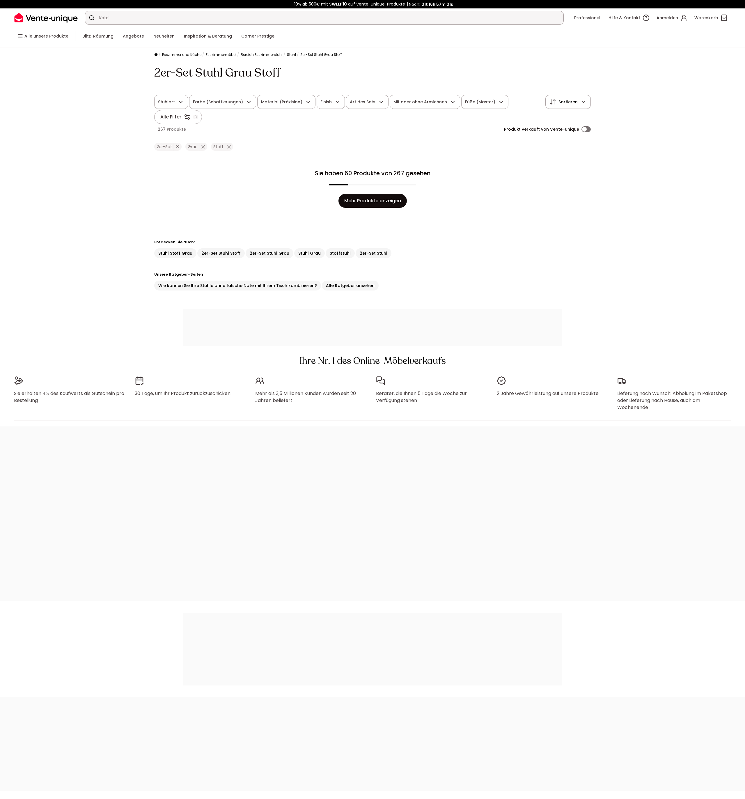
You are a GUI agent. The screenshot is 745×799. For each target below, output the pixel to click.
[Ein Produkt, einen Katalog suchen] (91, 17)
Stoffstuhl (340, 253)
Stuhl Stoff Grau (175, 253)
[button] (177, 146)
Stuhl (291, 54)
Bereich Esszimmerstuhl (262, 54)
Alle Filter (170, 117)
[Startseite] (156, 54)
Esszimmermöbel (221, 54)
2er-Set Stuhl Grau (269, 253)
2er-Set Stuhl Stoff (221, 253)
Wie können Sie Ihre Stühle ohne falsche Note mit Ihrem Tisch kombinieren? (237, 285)
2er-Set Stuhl (373, 253)
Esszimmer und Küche (181, 54)
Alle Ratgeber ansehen (350, 285)
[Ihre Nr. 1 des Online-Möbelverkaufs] (46, 17)
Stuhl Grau (309, 253)
